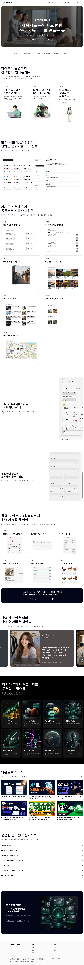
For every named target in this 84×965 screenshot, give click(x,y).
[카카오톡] (49, 39)
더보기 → (81, 777)
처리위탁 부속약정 (30, 961)
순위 (33, 947)
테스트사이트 (34, 39)
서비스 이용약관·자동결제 (14, 961)
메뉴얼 (73, 2)
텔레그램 (56, 950)
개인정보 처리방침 (23, 961)
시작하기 (43, 39)
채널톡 (55, 947)
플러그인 (60, 2)
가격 (65, 2)
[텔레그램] (52, 39)
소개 (56, 2)
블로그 (68, 2)
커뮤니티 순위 (51, 2)
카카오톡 (56, 948)
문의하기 (78, 2)
